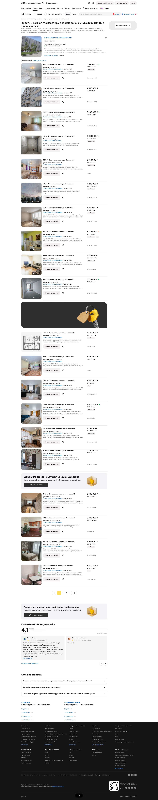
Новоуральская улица (27, 731)
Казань (71, 739)
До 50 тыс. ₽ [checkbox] (41, 318)
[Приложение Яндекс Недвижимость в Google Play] (129, 788)
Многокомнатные (26, 760)
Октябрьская (96, 728)
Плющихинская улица (49, 67)
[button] (93, 3)
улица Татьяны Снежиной (50, 115)
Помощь (97, 775)
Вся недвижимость (27, 775)
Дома (46, 752)
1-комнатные (25, 712)
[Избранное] (89, 3)
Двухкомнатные (26, 752)
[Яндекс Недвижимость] (32, 3)
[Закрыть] (136, 14)
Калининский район (50, 742)
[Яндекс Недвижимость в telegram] (135, 775)
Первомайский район (51, 731)
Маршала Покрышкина (99, 742)
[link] (133, 3)
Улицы (117, 734)
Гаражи (47, 755)
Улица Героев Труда (27, 742)
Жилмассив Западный (51, 736)
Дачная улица (25, 728)
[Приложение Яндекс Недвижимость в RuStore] (135, 788)
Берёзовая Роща (97, 736)
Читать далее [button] (27, 658)
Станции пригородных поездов (124, 742)
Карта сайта (105, 775)
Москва (71, 728)
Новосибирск (73, 734)
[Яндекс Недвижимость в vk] (129, 775)
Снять (94, 755)
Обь (70, 752)
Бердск (71, 755)
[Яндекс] (133, 796)
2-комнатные (25, 716)
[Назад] (101, 663)
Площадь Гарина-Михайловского (102, 731)
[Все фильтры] (23, 14)
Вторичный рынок (72, 702)
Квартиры (25, 702)
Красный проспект (97, 739)
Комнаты (47, 757)
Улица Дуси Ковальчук (28, 739)
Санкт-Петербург (74, 731)
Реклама (37, 775)
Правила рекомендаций (86, 775)
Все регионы (119, 728)
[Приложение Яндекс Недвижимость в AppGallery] (132, 788)
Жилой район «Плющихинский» (52, 69)
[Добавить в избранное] (105, 38)
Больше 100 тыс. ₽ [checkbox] (31, 323)
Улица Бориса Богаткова (28, 736)
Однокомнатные (26, 755)
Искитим (71, 757)
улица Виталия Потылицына (51, 163)
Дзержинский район (51, 739)
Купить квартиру (120, 752)
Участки (47, 763)
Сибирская (95, 734)
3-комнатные (25, 720)
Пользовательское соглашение (67, 775)
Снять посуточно (97, 752)
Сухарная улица (26, 734)
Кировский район (50, 728)
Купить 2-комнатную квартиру (124, 755)
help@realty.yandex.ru (57, 786)
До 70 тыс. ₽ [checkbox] (53, 318)
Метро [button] (117, 14)
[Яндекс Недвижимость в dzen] (132, 775)
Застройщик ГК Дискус (51, 55)
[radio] (62, 593)
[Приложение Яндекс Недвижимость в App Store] (126, 788)
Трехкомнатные (26, 763)
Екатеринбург (73, 736)
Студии (24, 709)
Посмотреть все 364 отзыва (29, 663)
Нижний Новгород (74, 742)
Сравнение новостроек (122, 731)
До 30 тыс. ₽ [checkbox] (29, 318)
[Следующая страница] (74, 593)
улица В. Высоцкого (49, 258)
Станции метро (119, 739)
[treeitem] (26, 8)
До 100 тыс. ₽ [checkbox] (66, 318)
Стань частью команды (49, 775)
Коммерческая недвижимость (54, 760)
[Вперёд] (105, 663)
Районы (117, 736)
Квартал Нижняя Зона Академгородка (56, 734)
